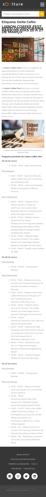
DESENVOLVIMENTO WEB (17, 490)
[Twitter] (26, 476)
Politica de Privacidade (23, 459)
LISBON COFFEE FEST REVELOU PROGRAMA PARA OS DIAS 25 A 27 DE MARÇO (22, 29)
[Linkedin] (34, 476)
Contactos (29, 469)
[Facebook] (10, 476)
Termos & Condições (19, 464)
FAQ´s (34, 464)
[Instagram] (18, 476)
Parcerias (16, 469)
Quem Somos (23, 455)
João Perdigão (26, 37)
